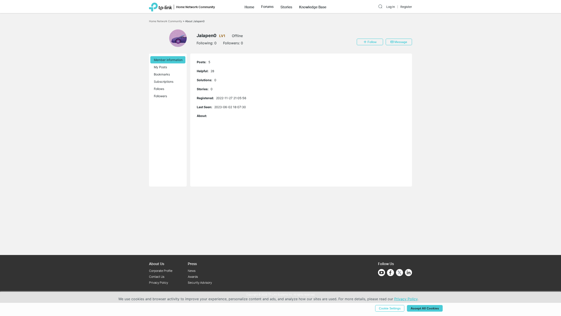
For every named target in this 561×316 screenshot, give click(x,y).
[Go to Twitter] (399, 273)
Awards (193, 276)
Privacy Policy (158, 282)
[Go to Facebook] (390, 272)
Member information (168, 60)
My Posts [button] (160, 67)
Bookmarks (162, 74)
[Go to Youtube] (381, 272)
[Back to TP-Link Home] (160, 6)
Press (192, 263)
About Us (156, 263)
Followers (160, 96)
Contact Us (156, 276)
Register (406, 6)
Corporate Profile (160, 271)
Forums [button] (267, 6)
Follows (159, 89)
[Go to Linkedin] (408, 272)
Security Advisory (200, 282)
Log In (390, 6)
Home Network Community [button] (195, 7)
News (191, 271)
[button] (249, 6)
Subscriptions (163, 81)
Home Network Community (166, 21)
